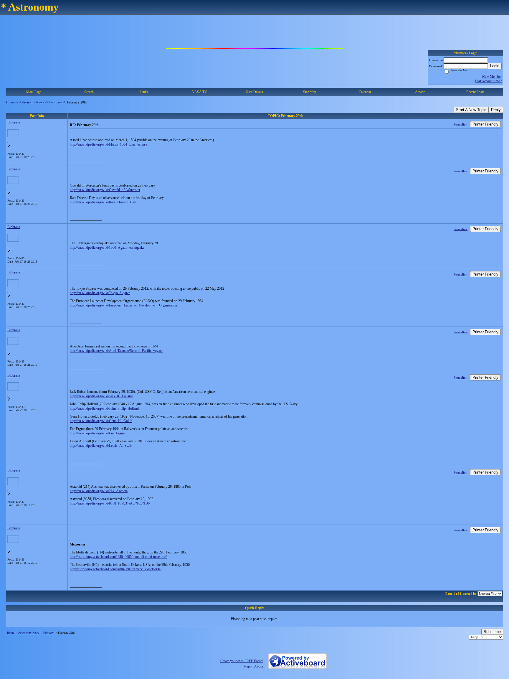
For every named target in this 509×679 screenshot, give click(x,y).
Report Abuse (253, 666)
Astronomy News (31, 102)
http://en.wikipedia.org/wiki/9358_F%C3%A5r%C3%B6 (110, 503)
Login (494, 66)
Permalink (460, 124)
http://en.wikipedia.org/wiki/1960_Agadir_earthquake (107, 247)
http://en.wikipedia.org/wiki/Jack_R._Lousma (101, 396)
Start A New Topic (471, 110)
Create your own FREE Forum (241, 661)
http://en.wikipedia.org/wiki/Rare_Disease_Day (103, 202)
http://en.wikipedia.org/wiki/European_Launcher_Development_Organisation (123, 305)
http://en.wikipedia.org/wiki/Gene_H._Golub (101, 421)
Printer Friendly (485, 124)
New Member (492, 77)
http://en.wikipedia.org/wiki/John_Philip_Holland (104, 408)
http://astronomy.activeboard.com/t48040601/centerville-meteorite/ (115, 569)
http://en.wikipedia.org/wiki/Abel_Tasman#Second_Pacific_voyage (116, 351)
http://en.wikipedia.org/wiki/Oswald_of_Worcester (105, 190)
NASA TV (199, 92)
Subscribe (492, 631)
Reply (496, 110)
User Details (254, 92)
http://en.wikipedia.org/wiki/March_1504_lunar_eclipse (108, 144)
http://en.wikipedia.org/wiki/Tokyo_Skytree (100, 293)
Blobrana (13, 122)
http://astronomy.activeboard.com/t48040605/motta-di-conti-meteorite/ (118, 557)
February (55, 102)
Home (10, 102)
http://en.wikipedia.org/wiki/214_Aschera (99, 491)
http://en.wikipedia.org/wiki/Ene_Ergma (97, 433)
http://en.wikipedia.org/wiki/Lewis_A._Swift (101, 446)
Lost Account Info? (488, 81)
